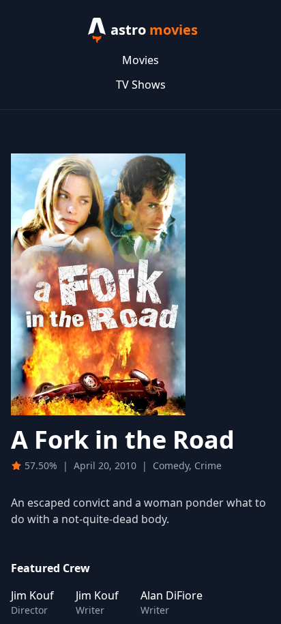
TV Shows (141, 84)
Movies (140, 60)
